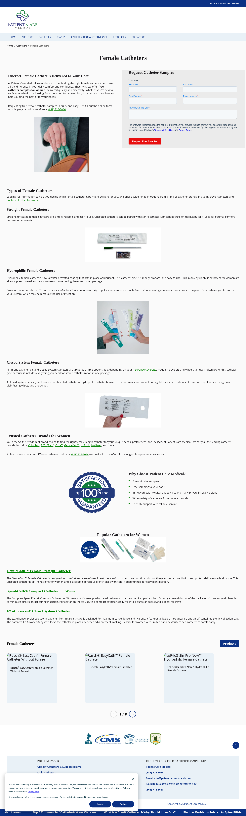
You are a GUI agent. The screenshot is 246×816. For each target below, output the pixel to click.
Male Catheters (46, 772)
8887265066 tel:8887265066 (224, 3)
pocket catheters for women (23, 200)
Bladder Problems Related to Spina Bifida (212, 812)
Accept (100, 804)
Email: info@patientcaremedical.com (168, 778)
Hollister (96, 445)
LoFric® (85, 445)
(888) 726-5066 (80, 454)
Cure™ (59, 445)
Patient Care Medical (158, 766)
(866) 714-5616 (154, 789)
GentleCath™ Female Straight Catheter (39, 571)
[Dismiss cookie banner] (133, 779)
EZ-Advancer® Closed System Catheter (38, 611)
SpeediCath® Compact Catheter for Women (42, 591)
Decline (123, 804)
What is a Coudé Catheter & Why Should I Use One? (140, 812)
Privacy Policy (34, 791)
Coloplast (33, 445)
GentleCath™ (71, 445)
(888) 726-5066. (57, 109)
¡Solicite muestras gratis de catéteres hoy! (171, 784)
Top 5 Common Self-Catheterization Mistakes (64, 812)
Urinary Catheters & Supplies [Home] (59, 766)
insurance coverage (144, 369)
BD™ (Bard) (47, 445)
